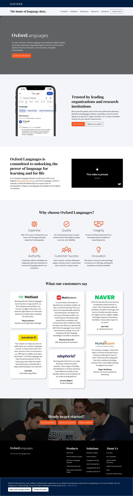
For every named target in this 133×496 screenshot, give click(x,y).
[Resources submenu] (89, 11)
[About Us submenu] (99, 11)
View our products (48, 422)
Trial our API (116, 11)
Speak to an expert (94, 124)
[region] (66, 487)
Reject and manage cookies (20, 489)
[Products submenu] (68, 11)
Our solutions (78, 124)
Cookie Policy (71, 485)
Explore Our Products (21, 55)
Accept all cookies (40, 489)
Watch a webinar (85, 422)
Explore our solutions (67, 422)
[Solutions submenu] (78, 11)
